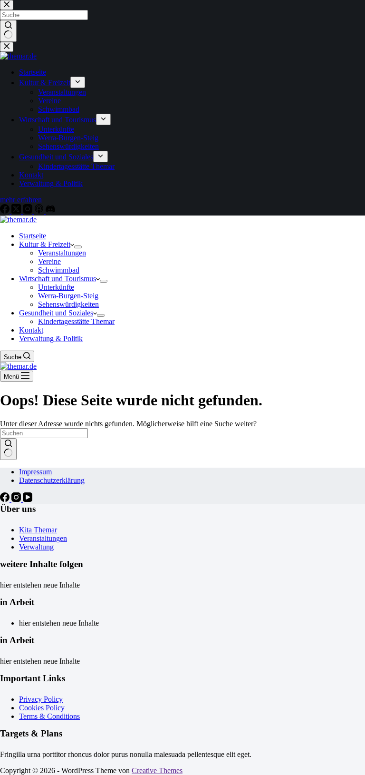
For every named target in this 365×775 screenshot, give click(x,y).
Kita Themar (38, 530)
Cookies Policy (42, 708)
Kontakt (31, 330)
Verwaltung (36, 547)
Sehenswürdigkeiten (68, 304)
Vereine (49, 261)
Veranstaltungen (62, 253)
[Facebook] (5, 499)
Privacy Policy (41, 699)
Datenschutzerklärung (52, 480)
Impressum (35, 472)
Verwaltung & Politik (51, 338)
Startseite (32, 236)
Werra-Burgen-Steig (68, 296)
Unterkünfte (56, 287)
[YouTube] (27, 499)
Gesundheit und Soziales (56, 313)
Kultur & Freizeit (44, 244)
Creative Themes (157, 770)
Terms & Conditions (49, 716)
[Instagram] (17, 499)
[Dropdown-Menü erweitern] (78, 246)
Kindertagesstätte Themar (76, 321)
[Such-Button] (8, 449)
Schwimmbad (58, 270)
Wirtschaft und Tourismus (57, 279)
